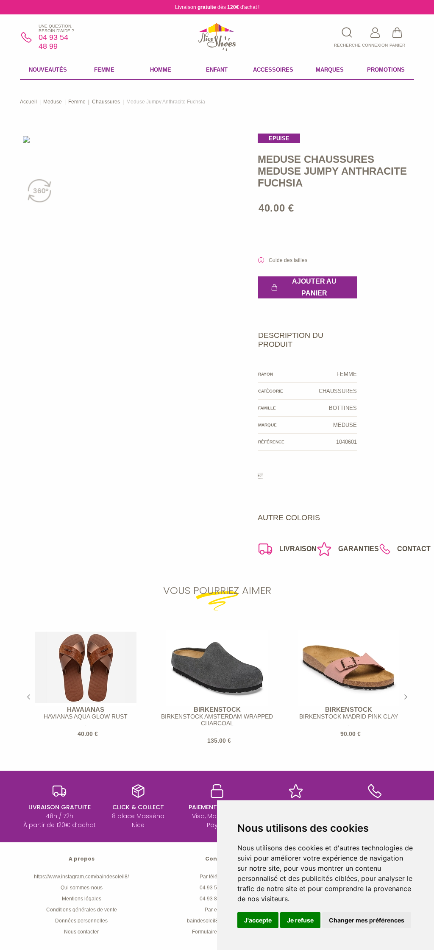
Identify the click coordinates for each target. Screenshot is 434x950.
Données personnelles (81, 921)
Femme (104, 70)
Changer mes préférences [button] (366, 920)
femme (77, 102)
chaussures (106, 102)
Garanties (358, 548)
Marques (330, 70)
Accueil (28, 102)
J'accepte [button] (258, 920)
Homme (160, 70)
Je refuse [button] (300, 920)
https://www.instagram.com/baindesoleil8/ (81, 877)
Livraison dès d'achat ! (217, 7)
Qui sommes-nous (82, 888)
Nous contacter (81, 932)
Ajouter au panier (314, 287)
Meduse (52, 102)
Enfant (217, 70)
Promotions (386, 70)
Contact (414, 548)
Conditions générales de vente (81, 910)
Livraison (298, 548)
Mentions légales (81, 899)
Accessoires (273, 70)
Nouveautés (48, 70)
